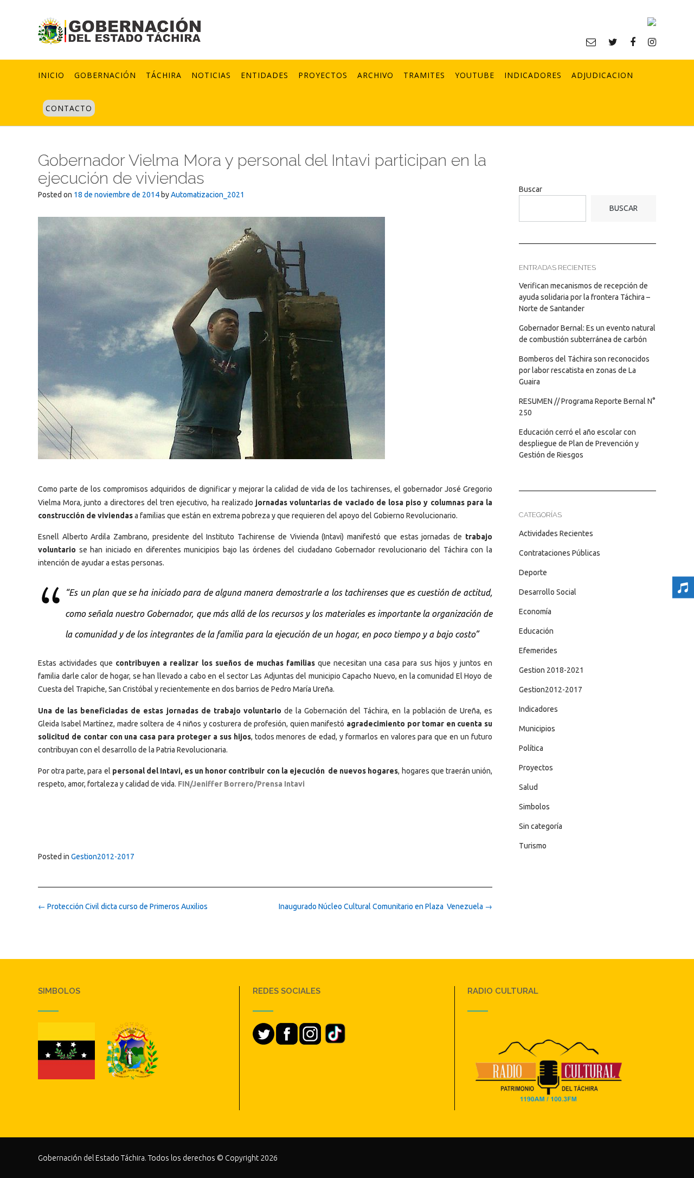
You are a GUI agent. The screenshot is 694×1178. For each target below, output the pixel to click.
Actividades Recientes (556, 533)
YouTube (474, 75)
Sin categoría (540, 826)
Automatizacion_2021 (208, 194)
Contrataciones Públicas (559, 553)
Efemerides (538, 650)
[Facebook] (632, 41)
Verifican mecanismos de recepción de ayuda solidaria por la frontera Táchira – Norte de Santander (584, 297)
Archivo (375, 75)
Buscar (530, 189)
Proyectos (323, 75)
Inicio (51, 75)
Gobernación (105, 75)
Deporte (533, 572)
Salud (528, 787)
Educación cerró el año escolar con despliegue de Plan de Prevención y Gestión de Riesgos (579, 443)
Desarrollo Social (547, 592)
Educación (536, 631)
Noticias (211, 75)
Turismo (533, 845)
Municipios (537, 728)
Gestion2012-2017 (102, 856)
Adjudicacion (602, 75)
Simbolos (534, 806)
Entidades (264, 75)
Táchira (164, 75)
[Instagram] (652, 41)
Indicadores (533, 75)
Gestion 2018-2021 (551, 670)
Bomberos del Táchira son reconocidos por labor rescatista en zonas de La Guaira (584, 370)
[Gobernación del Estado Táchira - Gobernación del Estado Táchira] (119, 30)
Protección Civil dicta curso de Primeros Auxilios (123, 906)
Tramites (424, 75)
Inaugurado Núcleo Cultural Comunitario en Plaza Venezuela (385, 906)
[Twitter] (613, 41)
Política (531, 748)
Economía (535, 611)
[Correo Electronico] (591, 41)
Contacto (69, 108)
